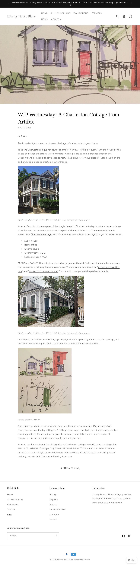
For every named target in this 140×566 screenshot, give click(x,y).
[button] (56, 19)
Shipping (53, 499)
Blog (9, 514)
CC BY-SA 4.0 (53, 220)
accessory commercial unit (43, 271)
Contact (53, 519)
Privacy (52, 494)
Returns (53, 504)
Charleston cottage (41, 234)
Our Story (54, 514)
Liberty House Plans (65, 560)
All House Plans (15, 499)
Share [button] (24, 136)
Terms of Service (57, 509)
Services (11, 509)
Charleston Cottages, (38, 448)
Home (10, 494)
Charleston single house (41, 149)
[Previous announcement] (8, 3)
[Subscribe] (55, 535)
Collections (12, 504)
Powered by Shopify (82, 560)
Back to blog (71, 468)
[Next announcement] (132, 3)
